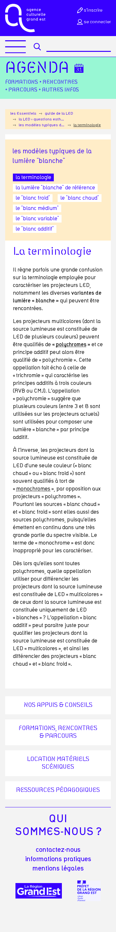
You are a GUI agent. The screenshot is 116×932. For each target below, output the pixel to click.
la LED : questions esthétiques (42, 119)
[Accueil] (25, 18)
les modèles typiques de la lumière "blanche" (42, 125)
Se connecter (97, 22)
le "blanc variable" (37, 218)
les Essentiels (23, 113)
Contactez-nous (58, 850)
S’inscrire (93, 10)
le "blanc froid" (32, 198)
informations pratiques (58, 859)
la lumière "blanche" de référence (55, 187)
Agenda (37, 68)
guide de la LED (59, 113)
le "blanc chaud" (79, 198)
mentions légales (58, 868)
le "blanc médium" (37, 208)
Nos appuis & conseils (58, 705)
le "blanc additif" (34, 229)
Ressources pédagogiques (58, 790)
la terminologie (33, 177)
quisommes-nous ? (58, 825)
